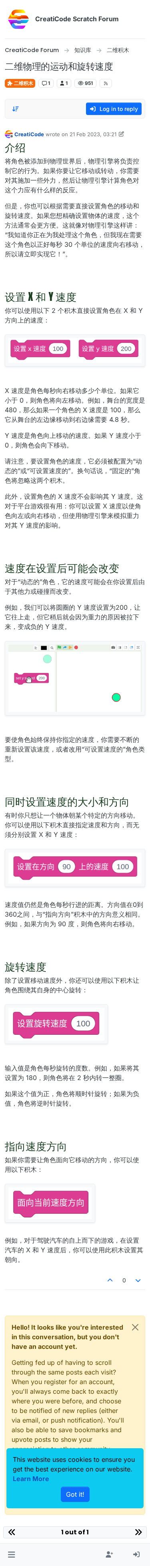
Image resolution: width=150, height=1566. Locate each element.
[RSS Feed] (106, 83)
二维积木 (23, 83)
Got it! (75, 1494)
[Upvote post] (110, 1280)
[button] (11, 1555)
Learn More (31, 1479)
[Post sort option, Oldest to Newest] (15, 109)
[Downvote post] (138, 1280)
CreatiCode (29, 134)
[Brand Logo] (18, 19)
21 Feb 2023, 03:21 (93, 134)
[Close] (135, 1327)
